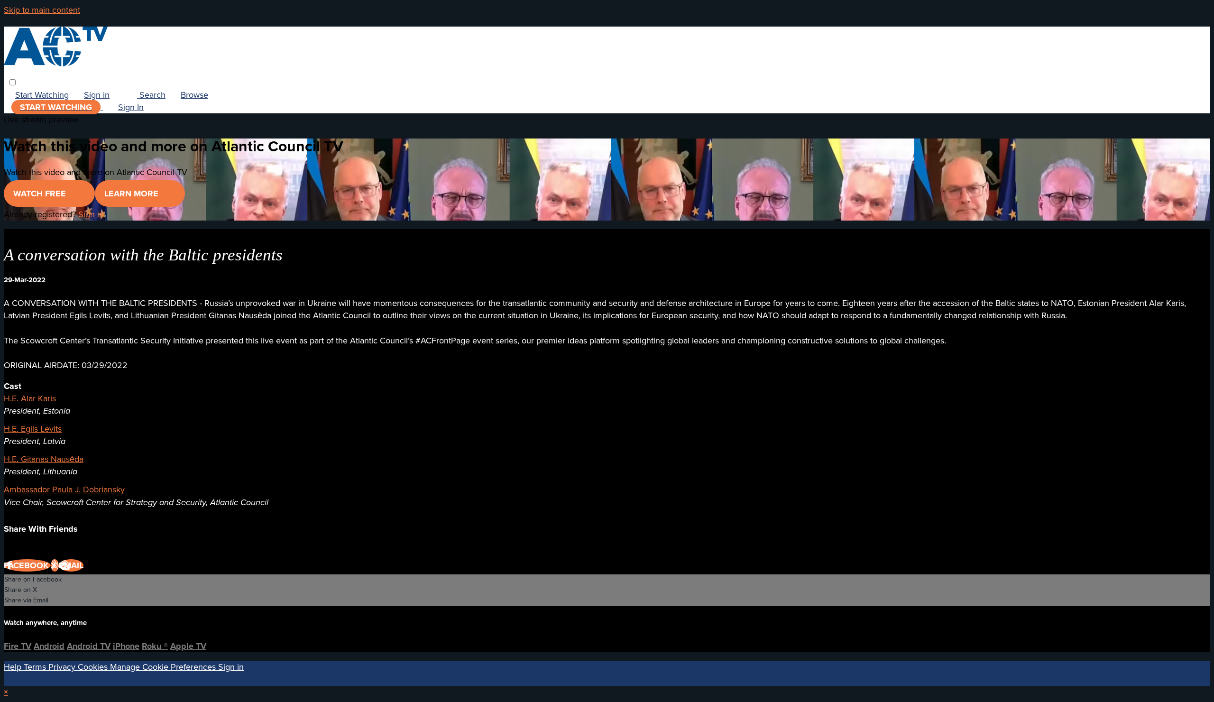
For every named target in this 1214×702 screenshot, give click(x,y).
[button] (12, 82)
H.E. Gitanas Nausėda (43, 459)
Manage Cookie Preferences (164, 667)
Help (14, 667)
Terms (36, 667)
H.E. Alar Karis (30, 398)
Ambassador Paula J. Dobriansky (64, 489)
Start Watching (42, 95)
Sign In (131, 107)
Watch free (40, 193)
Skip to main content (42, 10)
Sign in (97, 95)
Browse (194, 95)
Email (71, 565)
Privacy (63, 667)
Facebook (27, 565)
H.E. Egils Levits (33, 429)
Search (151, 95)
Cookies (94, 667)
